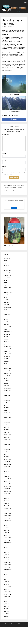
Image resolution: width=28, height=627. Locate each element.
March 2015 (6, 505)
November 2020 (7, 368)
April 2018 (6, 432)
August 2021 (7, 356)
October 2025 (7, 272)
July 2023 (6, 319)
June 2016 (6, 471)
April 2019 (6, 410)
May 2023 (6, 324)
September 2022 (7, 331)
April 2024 (6, 304)
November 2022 (7, 326)
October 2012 (7, 567)
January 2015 (7, 510)
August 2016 (7, 466)
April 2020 (6, 385)
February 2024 (7, 307)
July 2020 (6, 378)
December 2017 (7, 439)
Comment (6, 134)
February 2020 (7, 388)
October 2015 (7, 488)
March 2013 (6, 557)
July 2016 (6, 469)
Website (4, 166)
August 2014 (7, 523)
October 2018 (7, 420)
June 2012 (6, 577)
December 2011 (7, 591)
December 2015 (7, 483)
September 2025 (7, 275)
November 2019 (7, 393)
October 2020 (7, 371)
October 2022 (7, 329)
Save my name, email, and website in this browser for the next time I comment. (14, 173)
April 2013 (6, 555)
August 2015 (7, 493)
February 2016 (7, 478)
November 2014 (7, 515)
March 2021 (6, 366)
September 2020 (7, 373)
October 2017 (7, 444)
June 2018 (6, 427)
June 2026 (6, 260)
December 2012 (7, 562)
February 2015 (7, 508)
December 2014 (7, 513)
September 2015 (7, 491)
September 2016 (7, 464)
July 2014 (6, 525)
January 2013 (7, 559)
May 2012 (6, 579)
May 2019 (6, 407)
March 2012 (6, 584)
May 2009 (6, 608)
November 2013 (7, 537)
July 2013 (6, 547)
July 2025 (6, 280)
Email (4, 160)
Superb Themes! (17, 625)
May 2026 (6, 263)
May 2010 (6, 606)
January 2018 (7, 437)
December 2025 (7, 268)
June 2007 (6, 613)
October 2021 (7, 351)
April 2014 (6, 532)
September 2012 (7, 569)
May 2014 (6, 530)
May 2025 (6, 285)
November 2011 (7, 594)
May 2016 (6, 474)
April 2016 (6, 476)
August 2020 (7, 375)
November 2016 (7, 459)
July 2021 (6, 358)
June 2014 (6, 527)
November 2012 (7, 564)
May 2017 (6, 456)
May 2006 (6, 616)
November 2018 (7, 417)
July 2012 (6, 574)
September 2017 (7, 447)
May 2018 (6, 429)
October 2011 (7, 596)
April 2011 (6, 604)
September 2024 (7, 292)
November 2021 (7, 348)
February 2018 (7, 434)
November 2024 (7, 287)
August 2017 (7, 449)
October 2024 (7, 290)
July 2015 (6, 496)
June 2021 (6, 361)
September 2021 (7, 353)
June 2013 (6, 550)
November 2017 (7, 442)
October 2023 (7, 314)
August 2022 (7, 334)
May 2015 (6, 501)
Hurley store (8, 70)
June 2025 (6, 282)
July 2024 (6, 297)
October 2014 (7, 518)
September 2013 (7, 542)
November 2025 (7, 270)
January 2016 (7, 481)
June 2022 (6, 339)
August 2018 (7, 422)
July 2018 (6, 425)
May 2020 (6, 383)
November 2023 (7, 312)
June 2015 (6, 498)
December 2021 (7, 346)
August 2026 (7, 258)
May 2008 (6, 611)
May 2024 (6, 302)
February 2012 (7, 586)
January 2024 (7, 309)
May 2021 (6, 363)
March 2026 (6, 265)
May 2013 (6, 552)
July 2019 (6, 402)
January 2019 (7, 412)
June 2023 (6, 321)
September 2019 (7, 398)
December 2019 (7, 390)
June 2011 (6, 601)
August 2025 (7, 277)
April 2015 (6, 503)
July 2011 (6, 599)
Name (4, 153)
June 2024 (6, 299)
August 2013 (7, 545)
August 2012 (7, 572)
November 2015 (7, 486)
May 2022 (6, 341)
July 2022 (6, 336)
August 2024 (7, 295)
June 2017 (6, 454)
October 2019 (7, 395)
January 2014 (7, 535)
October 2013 (7, 540)
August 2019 (7, 400)
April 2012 (6, 581)
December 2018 (7, 415)
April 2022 (6, 344)
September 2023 (7, 317)
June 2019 (6, 405)
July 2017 (6, 451)
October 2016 (7, 461)
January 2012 (7, 589)
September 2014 (7, 520)
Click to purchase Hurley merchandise (12, 245)
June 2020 (6, 380)
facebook (15, 119)
